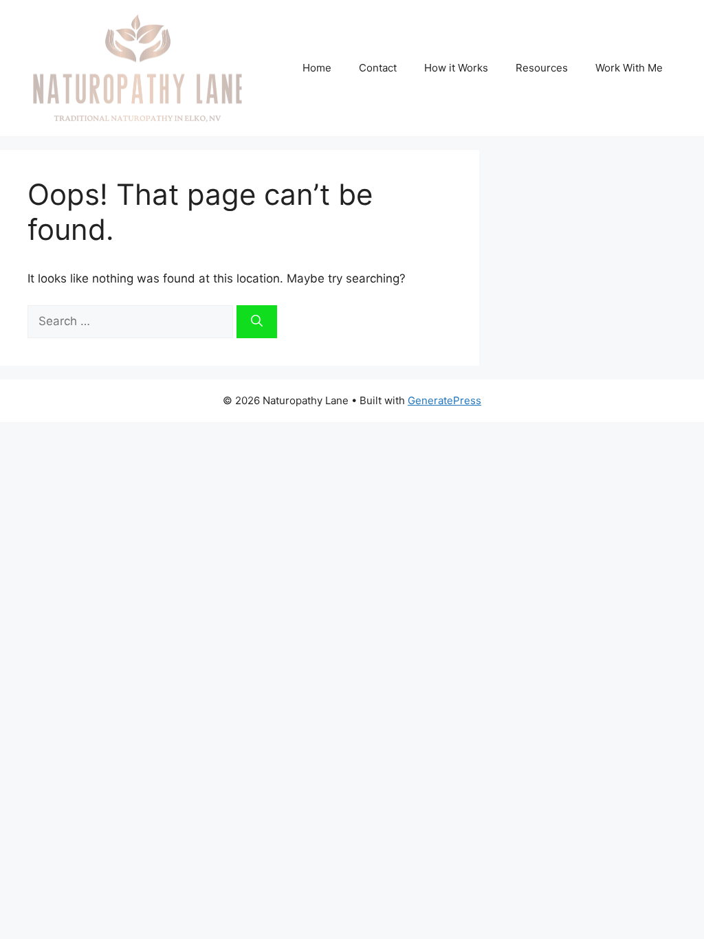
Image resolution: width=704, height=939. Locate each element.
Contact (378, 67)
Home (316, 67)
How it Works (456, 67)
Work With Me (629, 67)
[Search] (256, 321)
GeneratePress (444, 400)
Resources (542, 67)
